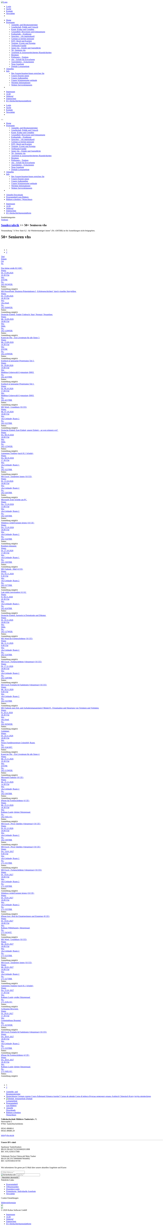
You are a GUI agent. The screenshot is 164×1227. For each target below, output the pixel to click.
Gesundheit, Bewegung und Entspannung (28, 32)
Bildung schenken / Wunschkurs (19, 199)
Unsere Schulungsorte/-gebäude (24, 80)
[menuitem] (84, 6)
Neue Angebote (17, 64)
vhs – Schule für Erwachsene (23, 59)
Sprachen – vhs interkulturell (22, 36)
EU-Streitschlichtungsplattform (18, 101)
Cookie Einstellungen (9, 1198)
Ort (2, 261)
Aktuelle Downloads (14, 195)
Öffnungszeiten (12, 1187)
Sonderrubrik (10, 225)
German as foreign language (22, 39)
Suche (8, 9)
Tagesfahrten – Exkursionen (22, 62)
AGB (8, 94)
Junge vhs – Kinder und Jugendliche (26, 48)
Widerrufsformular (8, 1203)
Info (7, 71)
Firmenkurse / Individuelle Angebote (21, 1191)
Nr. (2, 263)
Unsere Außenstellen (19, 78)
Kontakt (9, 11)
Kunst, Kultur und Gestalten (22, 29)
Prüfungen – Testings (19, 57)
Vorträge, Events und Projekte (23, 43)
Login (8, 6)
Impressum (10, 92)
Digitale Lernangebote (20, 66)
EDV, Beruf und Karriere (21, 41)
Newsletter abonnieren (10, 1178)
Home (8, 20)
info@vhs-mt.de (7, 1135)
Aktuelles (10, 69)
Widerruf (9, 96)
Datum (4, 259)
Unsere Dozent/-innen (20, 76)
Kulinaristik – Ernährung (21, 34)
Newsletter (10, 13)
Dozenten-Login (12, 1189)
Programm (10, 22)
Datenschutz (11, 98)
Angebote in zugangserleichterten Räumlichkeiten (31, 52)
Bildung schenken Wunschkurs (13, 1113)
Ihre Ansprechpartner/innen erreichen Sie (27, 73)
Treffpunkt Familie (18, 45)
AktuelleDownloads (11, 1109)
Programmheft (12, 1184)
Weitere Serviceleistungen (21, 85)
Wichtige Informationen (20, 83)
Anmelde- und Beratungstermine (24, 25)
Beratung (15, 55)
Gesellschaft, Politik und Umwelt (24, 27)
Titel (3, 257)
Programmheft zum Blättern (17, 197)
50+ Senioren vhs (18, 50)
